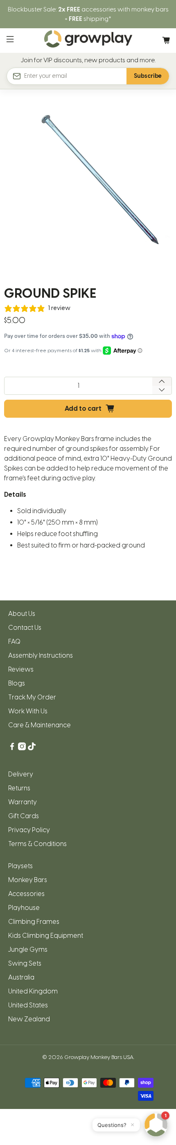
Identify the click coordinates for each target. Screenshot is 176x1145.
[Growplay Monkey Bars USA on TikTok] (32, 748)
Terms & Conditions (37, 844)
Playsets (20, 866)
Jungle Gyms (27, 949)
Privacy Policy (29, 830)
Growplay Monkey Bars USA (98, 1057)
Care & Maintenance (39, 725)
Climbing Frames (33, 922)
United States (28, 1005)
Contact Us (24, 627)
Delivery (20, 774)
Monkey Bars (27, 880)
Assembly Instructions (40, 655)
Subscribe (148, 75)
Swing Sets (24, 963)
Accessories (26, 894)
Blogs (16, 683)
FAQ (14, 641)
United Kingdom (33, 991)
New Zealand (29, 1019)
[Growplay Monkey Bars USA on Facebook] (12, 748)
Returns (19, 788)
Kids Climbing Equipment (45, 935)
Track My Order (32, 697)
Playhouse (24, 908)
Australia (21, 977)
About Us (21, 614)
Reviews (21, 669)
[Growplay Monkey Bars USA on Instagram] (22, 748)
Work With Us (27, 711)
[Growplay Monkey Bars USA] (88, 40)
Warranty (22, 802)
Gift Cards (23, 816)
